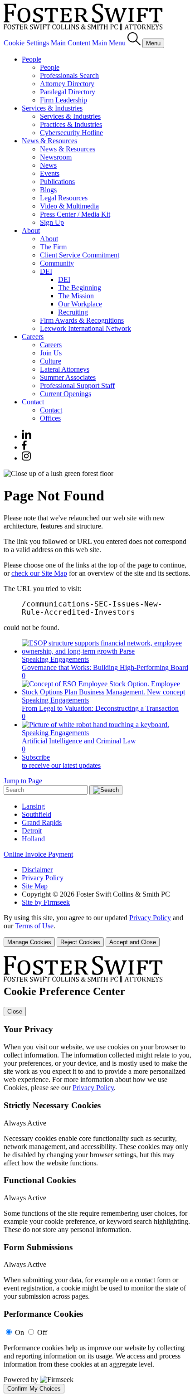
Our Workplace (80, 304)
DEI (46, 271)
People (31, 59)
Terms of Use (34, 926)
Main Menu (109, 43)
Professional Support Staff (77, 385)
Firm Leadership (63, 100)
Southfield (36, 814)
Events (49, 173)
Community (57, 263)
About (31, 230)
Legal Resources (64, 198)
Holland (33, 839)
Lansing (33, 806)
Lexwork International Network (85, 328)
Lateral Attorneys (64, 369)
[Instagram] (27, 458)
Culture (50, 361)
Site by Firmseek (46, 902)
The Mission (76, 296)
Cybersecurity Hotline (71, 132)
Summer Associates (68, 377)
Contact (33, 402)
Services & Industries (52, 108)
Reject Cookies (80, 942)
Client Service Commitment (79, 255)
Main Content (70, 43)
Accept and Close (132, 942)
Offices (50, 418)
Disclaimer (37, 869)
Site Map (35, 886)
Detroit (32, 830)
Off (42, 1332)
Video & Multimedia (69, 206)
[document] (97, 1174)
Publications (57, 181)
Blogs (48, 190)
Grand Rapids (42, 822)
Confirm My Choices (34, 1388)
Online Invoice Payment (38, 854)
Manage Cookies (29, 942)
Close (14, 1011)
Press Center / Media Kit (75, 214)
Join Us (51, 353)
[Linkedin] (26, 436)
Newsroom (56, 157)
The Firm (53, 247)
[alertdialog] (97, 1174)
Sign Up (52, 222)
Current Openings (65, 394)
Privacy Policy (42, 878)
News (48, 165)
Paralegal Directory (67, 92)
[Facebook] (24, 447)
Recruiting (73, 312)
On (19, 1332)
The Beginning (79, 287)
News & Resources (49, 141)
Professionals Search (69, 75)
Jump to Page (23, 781)
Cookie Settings (26, 43)
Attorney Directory (67, 83)
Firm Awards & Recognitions (82, 320)
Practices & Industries (71, 124)
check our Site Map (39, 573)
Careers (33, 336)
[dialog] (97, 930)
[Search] (134, 43)
